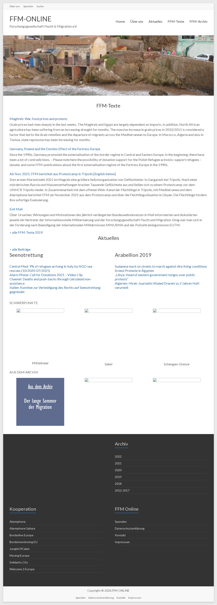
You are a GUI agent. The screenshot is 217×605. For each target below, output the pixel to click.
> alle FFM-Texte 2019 (26, 232)
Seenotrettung (26, 255)
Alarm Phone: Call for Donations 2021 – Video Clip (46, 275)
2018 (118, 483)
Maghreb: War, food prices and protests (38, 119)
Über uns (15, 6)
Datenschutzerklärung (130, 528)
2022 (118, 456)
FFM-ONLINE (30, 19)
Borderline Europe (21, 535)
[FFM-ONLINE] (108, 37)
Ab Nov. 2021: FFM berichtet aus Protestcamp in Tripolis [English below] (63, 174)
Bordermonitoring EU (24, 542)
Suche (40, 6)
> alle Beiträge (20, 249)
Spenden (28, 6)
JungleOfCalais (20, 549)
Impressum (122, 542)
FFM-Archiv (198, 21)
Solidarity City (19, 562)
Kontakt (120, 535)
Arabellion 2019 (133, 255)
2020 (118, 470)
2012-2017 (122, 490)
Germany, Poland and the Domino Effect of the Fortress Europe (55, 149)
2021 (118, 463)
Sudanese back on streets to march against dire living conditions (161, 266)
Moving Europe (19, 555)
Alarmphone (18, 521)
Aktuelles (155, 21)
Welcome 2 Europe (22, 569)
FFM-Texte (176, 21)
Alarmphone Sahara (22, 528)
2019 (118, 477)
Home (120, 21)
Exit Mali (16, 209)
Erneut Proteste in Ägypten (134, 270)
